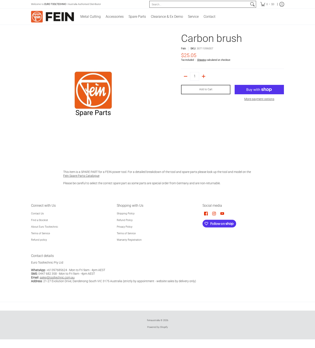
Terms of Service (40, 233)
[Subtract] (185, 76)
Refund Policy (125, 220)
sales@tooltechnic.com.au (57, 277)
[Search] (252, 4)
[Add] (203, 76)
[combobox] (199, 4)
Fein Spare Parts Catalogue (81, 175)
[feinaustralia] (52, 17)
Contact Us (37, 213)
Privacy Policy (124, 226)
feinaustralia (153, 320)
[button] (206, 213)
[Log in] (282, 4)
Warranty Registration (129, 239)
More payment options (259, 99)
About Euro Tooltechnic (44, 226)
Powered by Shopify (157, 327)
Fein (183, 48)
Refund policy (39, 239)
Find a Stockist (39, 220)
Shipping (201, 60)
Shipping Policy (126, 213)
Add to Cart (205, 89)
